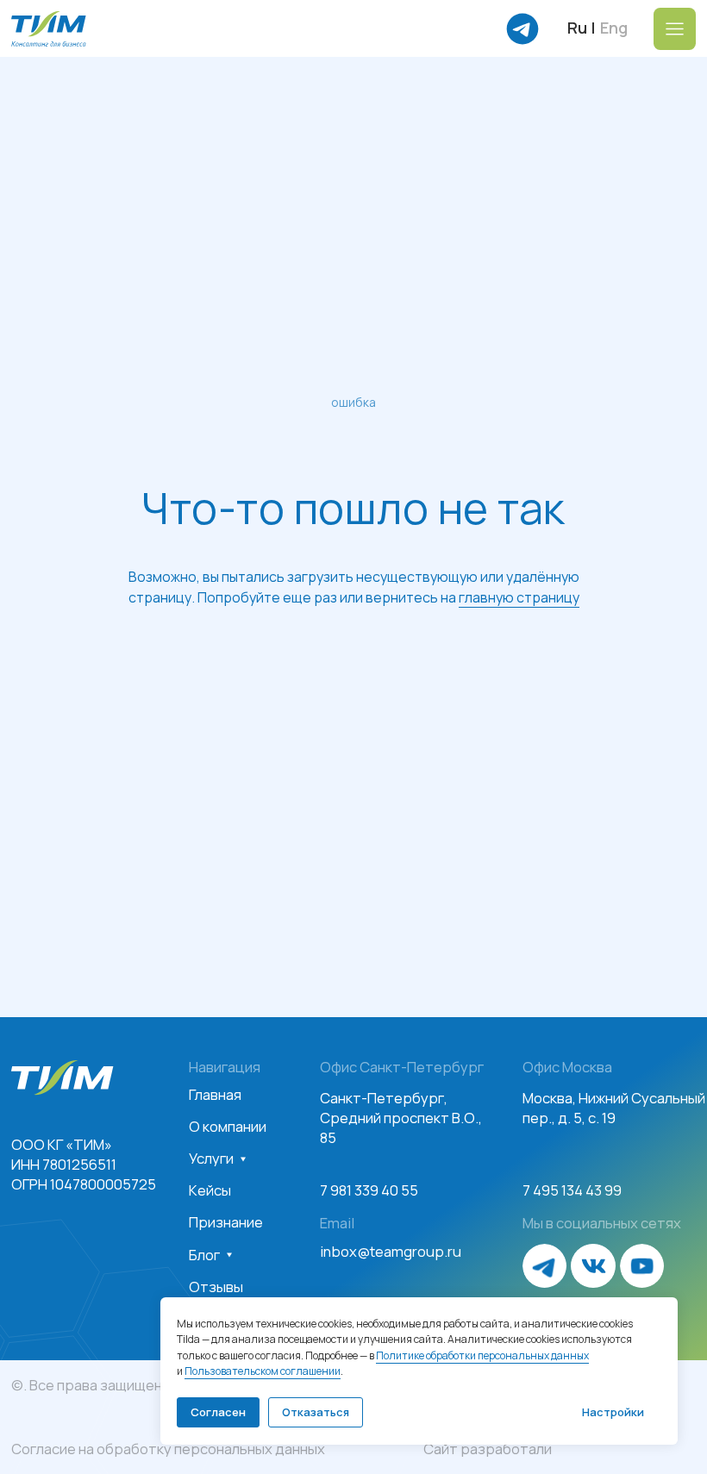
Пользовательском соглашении (263, 1371)
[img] (48, 29)
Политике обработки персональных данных (482, 1355)
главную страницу (519, 825)
